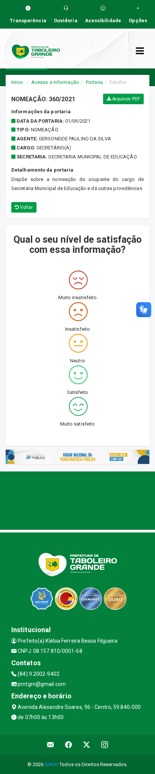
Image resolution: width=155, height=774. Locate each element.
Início (17, 82)
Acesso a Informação (55, 82)
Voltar (26, 207)
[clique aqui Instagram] (104, 744)
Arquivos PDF (125, 99)
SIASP (51, 764)
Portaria (94, 82)
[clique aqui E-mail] (50, 744)
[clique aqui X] (86, 744)
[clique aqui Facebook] (68, 744)
